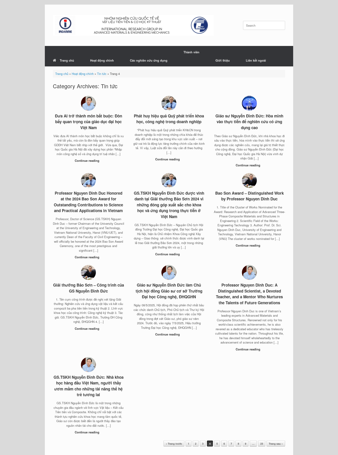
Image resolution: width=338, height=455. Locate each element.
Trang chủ (67, 60)
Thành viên (191, 52)
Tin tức (101, 73)
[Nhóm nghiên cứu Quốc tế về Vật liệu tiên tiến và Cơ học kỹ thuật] (133, 25)
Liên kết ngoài (256, 60)
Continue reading (87, 160)
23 (261, 443)
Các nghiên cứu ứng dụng (148, 60)
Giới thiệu (222, 60)
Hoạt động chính (102, 60)
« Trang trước (174, 443)
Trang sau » (276, 443)
